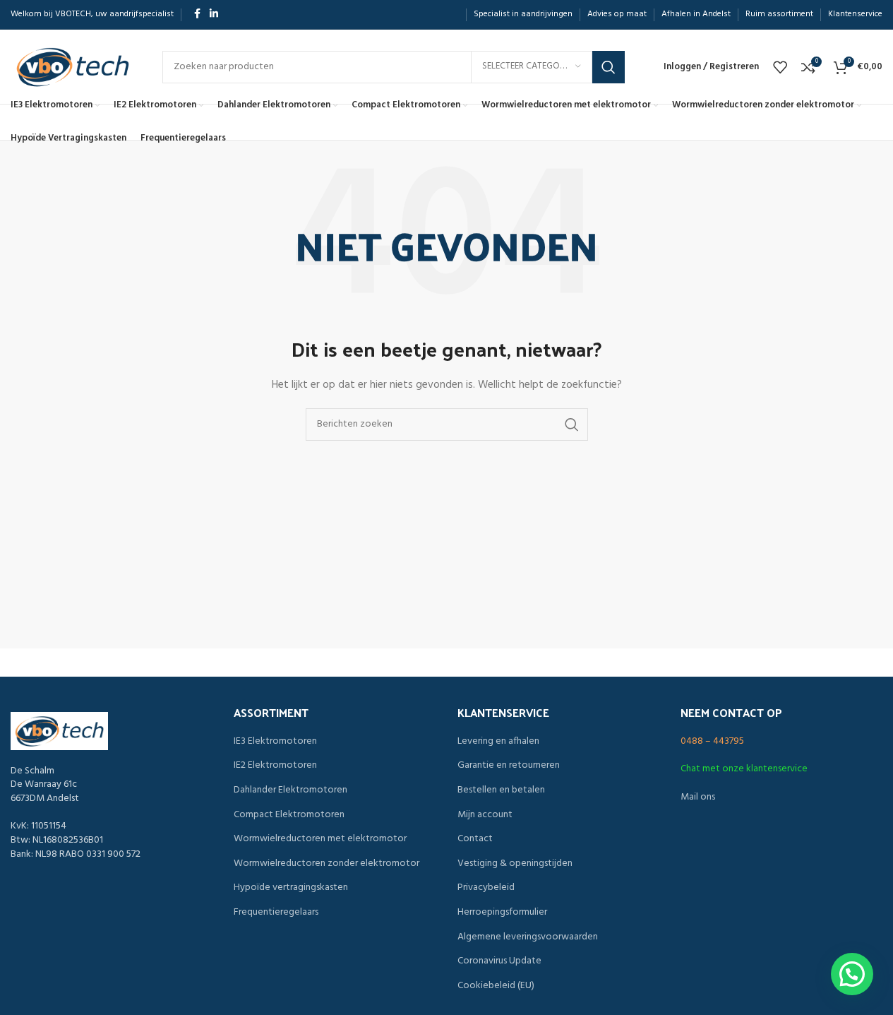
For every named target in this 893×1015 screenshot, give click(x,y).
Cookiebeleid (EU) (495, 986)
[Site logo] (72, 67)
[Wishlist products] (780, 67)
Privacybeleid (486, 888)
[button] (852, 974)
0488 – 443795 (712, 741)
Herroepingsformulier (502, 913)
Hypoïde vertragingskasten (291, 888)
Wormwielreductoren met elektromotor (320, 839)
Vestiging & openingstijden (515, 864)
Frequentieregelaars (276, 913)
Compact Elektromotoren (289, 815)
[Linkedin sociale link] (213, 14)
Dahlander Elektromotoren (290, 790)
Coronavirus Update (499, 961)
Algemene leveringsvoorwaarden (527, 937)
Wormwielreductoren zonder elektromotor (326, 864)
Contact (475, 839)
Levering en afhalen (498, 742)
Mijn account (485, 815)
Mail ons (698, 797)
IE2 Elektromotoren (275, 766)
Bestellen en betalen (501, 790)
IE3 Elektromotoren (275, 742)
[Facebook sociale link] (196, 14)
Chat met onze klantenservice (744, 769)
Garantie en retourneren (508, 766)
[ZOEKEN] (608, 67)
